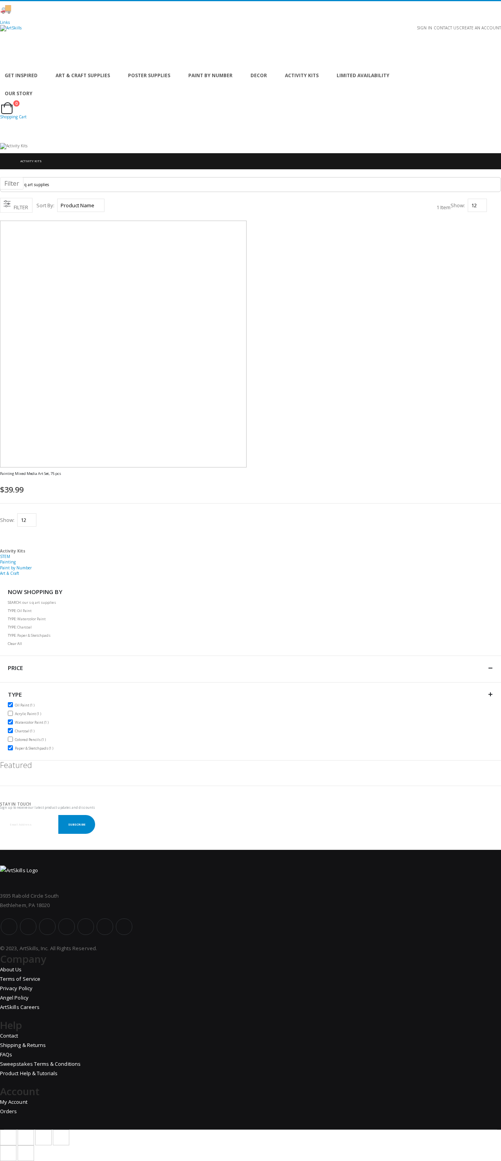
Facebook (9, 926)
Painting (8, 562)
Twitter (28, 926)
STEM (5, 556)
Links (5, 22)
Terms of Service (20, 978)
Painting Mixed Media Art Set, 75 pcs (30, 473)
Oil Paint (25, 705)
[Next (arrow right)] (26, 1153)
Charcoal (25, 731)
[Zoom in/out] (61, 1137)
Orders (8, 1111)
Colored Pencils (31, 739)
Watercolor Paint (32, 722)
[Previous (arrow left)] (8, 1153)
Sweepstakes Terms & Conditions (40, 1063)
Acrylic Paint (29, 713)
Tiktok (105, 926)
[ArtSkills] (250, 46)
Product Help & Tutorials (29, 1073)
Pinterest (85, 926)
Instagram (66, 926)
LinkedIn (124, 926)
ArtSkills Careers (20, 1007)
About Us (11, 969)
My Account (13, 1101)
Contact (9, 1035)
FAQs (6, 1054)
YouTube (47, 926)
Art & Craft (9, 573)
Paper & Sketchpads (35, 748)
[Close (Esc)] (8, 1137)
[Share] (26, 1137)
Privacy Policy (16, 988)
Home (6, 161)
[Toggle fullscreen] (43, 1137)
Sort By (44, 205)
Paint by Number (16, 568)
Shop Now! (137, 9)
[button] (244, 478)
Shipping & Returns (23, 1045)
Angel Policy (14, 997)
